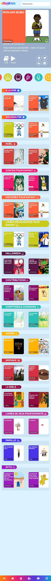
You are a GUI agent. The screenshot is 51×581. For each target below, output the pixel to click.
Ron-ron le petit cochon (32, 378)
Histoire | (6, 44)
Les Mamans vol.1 (8, 447)
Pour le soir (7, 162)
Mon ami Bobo (13, 12)
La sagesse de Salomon (8, 394)
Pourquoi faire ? (32, 341)
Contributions (8, 272)
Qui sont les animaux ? (7, 378)
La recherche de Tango (33, 288)
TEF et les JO (7, 124)
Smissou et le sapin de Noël (33, 152)
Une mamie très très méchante (8, 261)
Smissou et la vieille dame (33, 98)
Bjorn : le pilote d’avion (32, 235)
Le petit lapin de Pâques (32, 178)
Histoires (7, 41)
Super (5, 459)
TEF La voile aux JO (8, 204)
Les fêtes (6, 352)
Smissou (31, 109)
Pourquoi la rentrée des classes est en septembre (8, 477)
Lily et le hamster (7, 97)
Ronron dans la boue (32, 368)
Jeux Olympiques (7, 135)
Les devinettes (8, 432)
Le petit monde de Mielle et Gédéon (7, 289)
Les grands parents (33, 447)
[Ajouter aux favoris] (39, 57)
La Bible (6, 405)
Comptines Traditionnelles (8, 324)
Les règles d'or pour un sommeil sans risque (33, 476)
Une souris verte (33, 314)
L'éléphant (8, 420)
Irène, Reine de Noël (8, 151)
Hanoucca (8, 340)
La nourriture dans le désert (33, 396)
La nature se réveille (8, 177)
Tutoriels (31, 485)
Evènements (7, 485)
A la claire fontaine (8, 314)
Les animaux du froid (8, 367)
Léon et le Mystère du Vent (33, 125)
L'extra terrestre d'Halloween (33, 261)
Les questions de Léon (33, 135)
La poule (32, 420)
